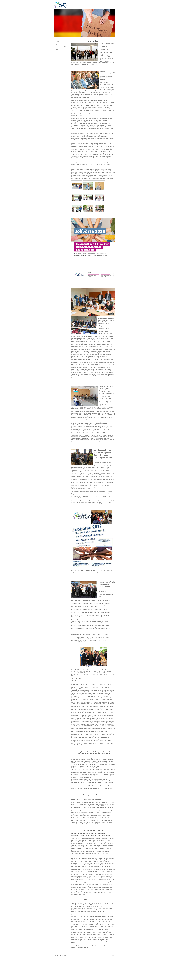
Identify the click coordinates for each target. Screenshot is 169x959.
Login (112, 955)
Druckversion (60, 955)
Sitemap (65, 955)
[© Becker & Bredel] (77, 186)
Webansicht (111, 956)
